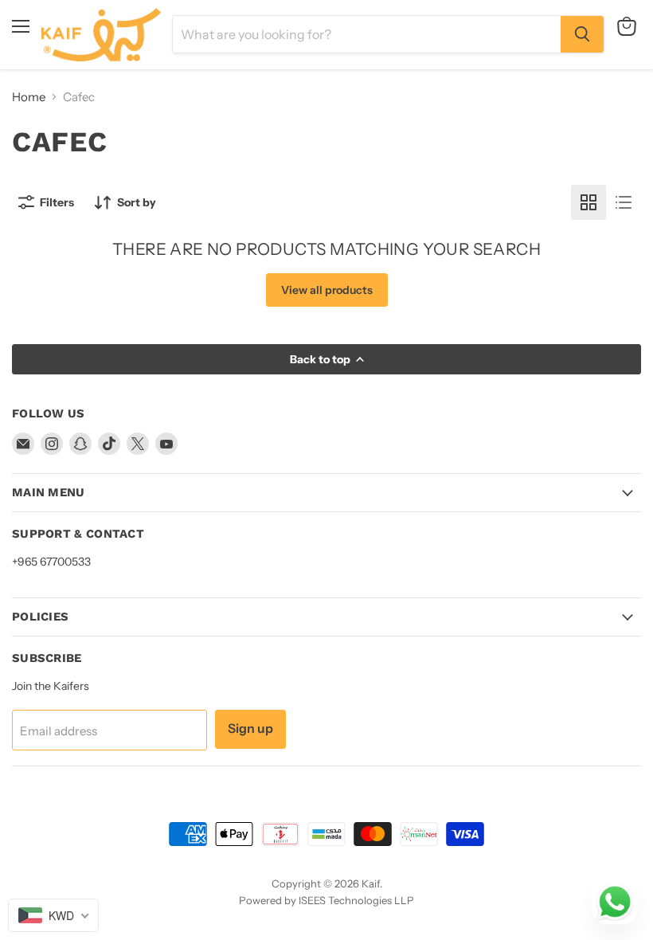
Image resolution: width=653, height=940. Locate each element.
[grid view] (588, 202)
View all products (327, 290)
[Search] (582, 34)
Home (28, 97)
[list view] (623, 202)
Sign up (250, 728)
